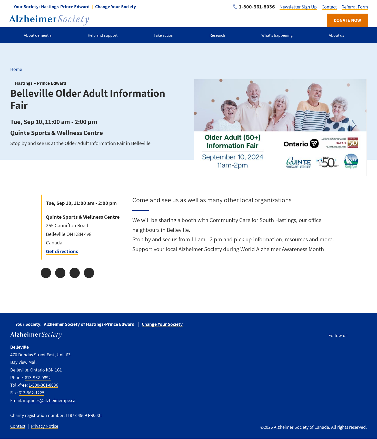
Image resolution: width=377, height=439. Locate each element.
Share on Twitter (60, 273)
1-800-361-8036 (43, 385)
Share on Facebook (46, 273)
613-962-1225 (31, 393)
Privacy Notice (44, 426)
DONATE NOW (347, 20)
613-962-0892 (38, 377)
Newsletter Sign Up (298, 7)
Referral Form (355, 7)
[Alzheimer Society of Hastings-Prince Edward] (49, 20)
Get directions (62, 251)
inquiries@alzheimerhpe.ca (49, 400)
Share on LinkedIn (75, 273)
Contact (329, 7)
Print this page (89, 273)
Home (16, 69)
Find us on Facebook (354, 335)
